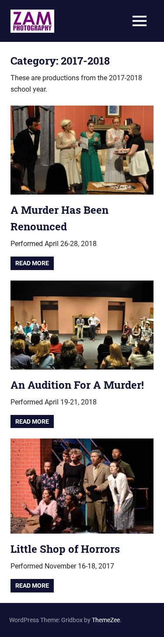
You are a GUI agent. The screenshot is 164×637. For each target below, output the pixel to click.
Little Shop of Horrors (65, 549)
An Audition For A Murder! (77, 385)
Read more (32, 263)
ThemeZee (106, 619)
